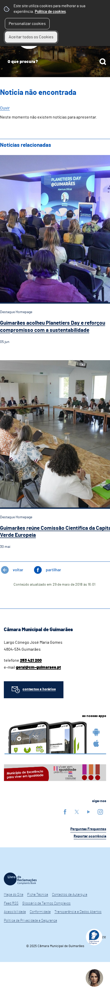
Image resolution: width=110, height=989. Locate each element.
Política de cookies (50, 12)
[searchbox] (55, 61)
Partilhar (53, 570)
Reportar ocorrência (90, 836)
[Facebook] (65, 812)
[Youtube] (88, 812)
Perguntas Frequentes (88, 829)
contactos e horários (39, 689)
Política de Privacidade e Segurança (30, 920)
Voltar (18, 570)
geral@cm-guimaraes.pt (38, 667)
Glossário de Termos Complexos (46, 903)
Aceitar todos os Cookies (31, 37)
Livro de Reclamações (20, 879)
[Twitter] (77, 812)
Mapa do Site (13, 894)
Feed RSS (11, 903)
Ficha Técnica (37, 894)
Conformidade (40, 912)
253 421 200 (31, 660)
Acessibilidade (15, 912)
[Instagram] (100, 812)
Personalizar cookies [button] (27, 24)
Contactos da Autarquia (69, 894)
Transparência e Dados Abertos (78, 912)
